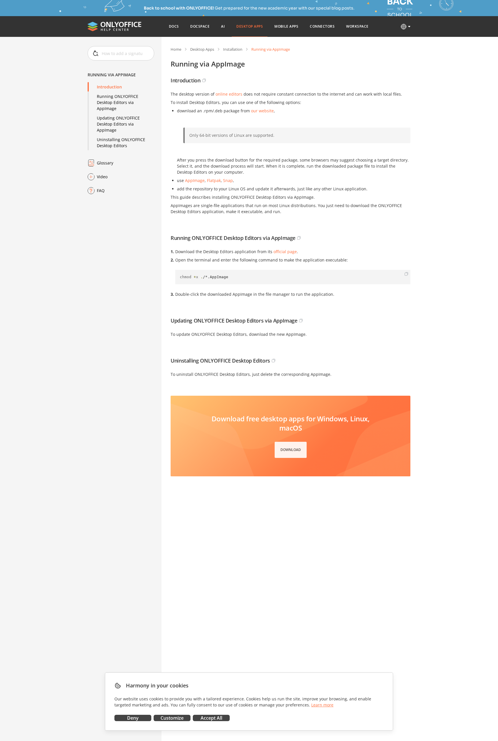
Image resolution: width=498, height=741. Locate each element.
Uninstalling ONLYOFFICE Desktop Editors (121, 142)
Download (290, 449)
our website (262, 110)
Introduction (109, 87)
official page (285, 251)
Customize (172, 718)
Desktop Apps (202, 49)
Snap (228, 180)
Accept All (211, 718)
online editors (229, 94)
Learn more (322, 705)
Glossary (105, 163)
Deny (133, 718)
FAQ (101, 190)
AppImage (195, 180)
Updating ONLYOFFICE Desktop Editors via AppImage (118, 124)
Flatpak (214, 180)
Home (176, 49)
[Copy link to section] (204, 80)
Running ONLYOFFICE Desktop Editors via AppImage (117, 102)
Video (102, 176)
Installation (232, 49)
